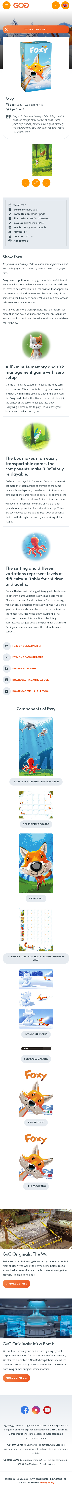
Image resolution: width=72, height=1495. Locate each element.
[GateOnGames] (21, 5)
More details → (16, 1377)
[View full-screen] (36, 183)
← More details (16, 1283)
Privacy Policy (47, 1482)
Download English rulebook (30, 691)
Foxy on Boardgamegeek (27, 657)
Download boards (24, 668)
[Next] (46, 183)
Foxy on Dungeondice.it (27, 645)
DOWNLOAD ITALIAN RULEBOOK (30, 679)
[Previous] (26, 183)
